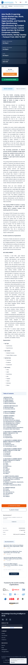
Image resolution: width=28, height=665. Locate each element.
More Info (13, 662)
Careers (3, 633)
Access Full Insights (10, 74)
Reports (3, 645)
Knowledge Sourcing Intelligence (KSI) (13, 615)
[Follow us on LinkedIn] (3, 619)
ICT (6, 6)
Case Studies (4, 635)
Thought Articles (5, 651)
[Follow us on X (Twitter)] (10, 619)
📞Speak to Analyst (14, 509)
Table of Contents (20, 88)
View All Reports (14, 573)
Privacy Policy (6, 662)
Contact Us (14, 521)
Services (3, 637)
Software (10, 6)
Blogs (3, 647)
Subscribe (12, 627)
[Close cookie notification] (25, 659)
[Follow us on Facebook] (6, 619)
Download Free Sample (14, 505)
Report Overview (8, 88)
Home (3, 6)
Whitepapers (4, 649)
